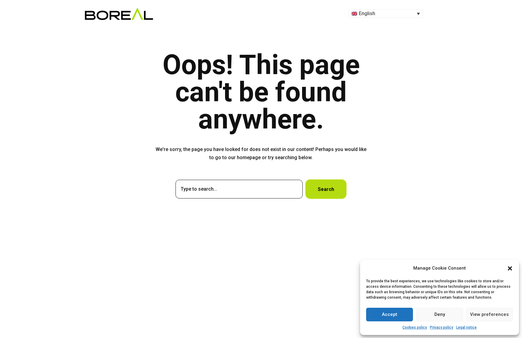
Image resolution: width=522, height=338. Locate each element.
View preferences (489, 314)
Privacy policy (441, 327)
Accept (389, 314)
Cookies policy (414, 327)
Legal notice (466, 327)
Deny (439, 314)
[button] (510, 268)
